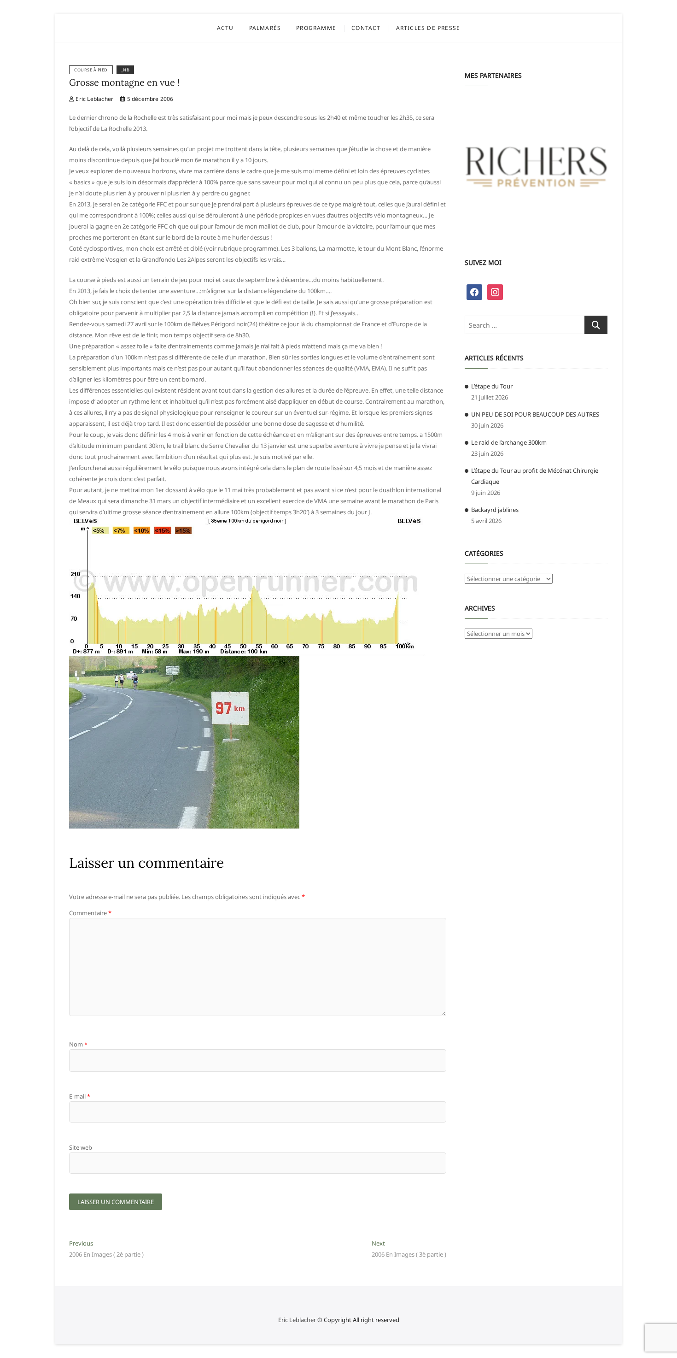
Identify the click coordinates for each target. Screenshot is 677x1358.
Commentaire (90, 913)
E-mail (79, 1096)
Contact (365, 28)
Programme (316, 28)
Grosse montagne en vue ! (124, 82)
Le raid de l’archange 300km (509, 442)
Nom (78, 1044)
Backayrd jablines (495, 510)
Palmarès (265, 28)
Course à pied (91, 70)
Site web (80, 1147)
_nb (125, 70)
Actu (225, 28)
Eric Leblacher (93, 99)
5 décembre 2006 (149, 99)
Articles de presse (428, 28)
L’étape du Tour (492, 386)
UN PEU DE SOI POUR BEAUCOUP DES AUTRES (535, 414)
